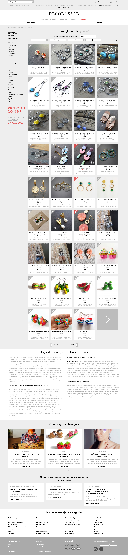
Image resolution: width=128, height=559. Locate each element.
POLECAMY (73, 19)
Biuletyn (10, 546)
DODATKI (65, 23)
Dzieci (64, 451)
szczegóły (99, 5)
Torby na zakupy (98, 522)
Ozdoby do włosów (42, 531)
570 (72, 345)
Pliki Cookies (11, 551)
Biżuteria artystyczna (14, 518)
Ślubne (11, 72)
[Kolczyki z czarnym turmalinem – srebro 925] (38, 154)
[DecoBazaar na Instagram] (96, 549)
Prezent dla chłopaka (71, 518)
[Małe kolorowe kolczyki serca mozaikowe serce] (38, 319)
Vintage (96, 531)
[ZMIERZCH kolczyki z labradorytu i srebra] (107, 220)
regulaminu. (113, 543)
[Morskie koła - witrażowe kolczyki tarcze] (84, 54)
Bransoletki (11, 35)
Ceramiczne (12, 45)
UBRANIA (41, 23)
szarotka (107, 234)
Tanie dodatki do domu (100, 518)
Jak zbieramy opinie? (64, 480)
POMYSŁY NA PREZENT (48, 19)
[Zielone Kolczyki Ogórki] (107, 286)
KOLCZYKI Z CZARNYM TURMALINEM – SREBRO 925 (46, 166)
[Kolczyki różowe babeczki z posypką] (107, 253)
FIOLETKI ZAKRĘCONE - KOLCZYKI (63, 100)
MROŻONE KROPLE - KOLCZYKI (62, 133)
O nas (9, 544)
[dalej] (107, 319)
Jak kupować (40, 544)
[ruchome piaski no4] (107, 120)
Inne (10, 82)
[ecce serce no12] (61, 220)
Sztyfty (11, 70)
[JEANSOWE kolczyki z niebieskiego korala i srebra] (38, 253)
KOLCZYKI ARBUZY (85, 299)
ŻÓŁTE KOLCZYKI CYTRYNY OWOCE (63, 299)
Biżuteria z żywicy (13, 520)
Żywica (11, 80)
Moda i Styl (25, 451)
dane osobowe (104, 545)
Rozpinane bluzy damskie (72, 524)
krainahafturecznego (39, 234)
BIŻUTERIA (49, 23)
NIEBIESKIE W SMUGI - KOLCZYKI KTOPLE (88, 100)
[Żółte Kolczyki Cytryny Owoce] (61, 286)
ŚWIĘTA (90, 23)
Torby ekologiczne (99, 520)
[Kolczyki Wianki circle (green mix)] (107, 154)
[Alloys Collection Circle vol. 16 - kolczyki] (61, 187)
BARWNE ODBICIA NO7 (39, 67)
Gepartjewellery (62, 68)
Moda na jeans (40, 524)
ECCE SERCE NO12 (62, 232)
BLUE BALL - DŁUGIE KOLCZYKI (85, 133)
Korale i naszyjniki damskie (44, 518)
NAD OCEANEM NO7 (62, 166)
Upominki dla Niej (99, 529)
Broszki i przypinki (13, 38)
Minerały (11, 49)
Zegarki (10, 99)
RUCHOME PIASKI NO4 (108, 133)
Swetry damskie (69, 533)
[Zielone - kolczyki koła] (107, 87)
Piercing (11, 55)
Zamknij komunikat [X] (64, 7)
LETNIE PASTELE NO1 (85, 166)
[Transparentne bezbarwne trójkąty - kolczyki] (61, 54)
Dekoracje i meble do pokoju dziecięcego (20, 526)
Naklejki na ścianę (41, 526)
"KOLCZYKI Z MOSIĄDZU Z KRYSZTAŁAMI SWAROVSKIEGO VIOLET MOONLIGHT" (99, 491)
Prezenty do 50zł (70, 522)
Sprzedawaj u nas (99, 2)
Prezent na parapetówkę (72, 520)
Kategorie (10, 30)
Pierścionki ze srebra (42, 533)
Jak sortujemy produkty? (110, 40)
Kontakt (38, 549)
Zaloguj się (110, 2)
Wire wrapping (13, 74)
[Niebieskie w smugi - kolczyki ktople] (84, 87)
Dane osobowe (12, 549)
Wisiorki (10, 92)
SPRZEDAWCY (63, 19)
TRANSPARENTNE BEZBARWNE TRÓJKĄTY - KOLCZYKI (69, 67)
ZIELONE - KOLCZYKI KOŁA (107, 100)
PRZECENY (83, 19)
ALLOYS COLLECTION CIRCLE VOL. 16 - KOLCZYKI (68, 199)
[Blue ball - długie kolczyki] (84, 120)
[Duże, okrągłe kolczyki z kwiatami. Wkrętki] (84, 253)
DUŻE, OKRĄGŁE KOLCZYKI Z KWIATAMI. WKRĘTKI (91, 265)
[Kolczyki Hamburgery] (38, 286)
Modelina (11, 51)
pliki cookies (113, 545)
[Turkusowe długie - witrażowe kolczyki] (38, 87)
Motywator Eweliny (39, 68)
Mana (85, 201)
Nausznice (12, 53)
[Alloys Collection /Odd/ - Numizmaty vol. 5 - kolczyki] (38, 187)
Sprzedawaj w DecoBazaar (44, 551)
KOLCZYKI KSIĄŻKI (85, 332)
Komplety (10, 85)
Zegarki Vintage (98, 533)
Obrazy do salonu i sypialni (44, 529)
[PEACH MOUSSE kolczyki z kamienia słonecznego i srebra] (61, 253)
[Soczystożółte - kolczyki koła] (38, 120)
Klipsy (9, 40)
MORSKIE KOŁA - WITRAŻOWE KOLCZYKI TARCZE (91, 67)
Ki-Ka (107, 168)
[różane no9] (84, 220)
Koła (10, 47)
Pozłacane (12, 60)
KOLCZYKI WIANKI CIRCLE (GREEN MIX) (110, 166)
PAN (71, 23)
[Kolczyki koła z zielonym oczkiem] (84, 187)
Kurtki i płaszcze (41, 520)
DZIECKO (78, 23)
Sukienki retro (69, 531)
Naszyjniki (11, 87)
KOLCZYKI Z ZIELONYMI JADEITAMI (109, 199)
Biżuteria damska (72, 361)
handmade (58, 411)
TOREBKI (58, 23)
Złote (10, 78)
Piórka (10, 57)
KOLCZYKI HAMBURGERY (39, 299)
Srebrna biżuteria (70, 529)
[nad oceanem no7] (61, 154)
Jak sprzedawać (41, 546)
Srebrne (11, 62)
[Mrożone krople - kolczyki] (61, 120)
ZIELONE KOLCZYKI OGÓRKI (108, 299)
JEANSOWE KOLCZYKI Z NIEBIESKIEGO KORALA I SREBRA (47, 265)
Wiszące (11, 76)
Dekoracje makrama (13, 529)
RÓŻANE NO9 (85, 232)
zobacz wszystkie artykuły (64, 471)
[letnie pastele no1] (84, 154)
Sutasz (11, 66)
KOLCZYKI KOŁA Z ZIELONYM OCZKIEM (87, 199)
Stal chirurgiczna (13, 64)
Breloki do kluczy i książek (15, 522)
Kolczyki (10, 43)
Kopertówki (11, 533)
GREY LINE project (39, 168)
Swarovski (12, 68)
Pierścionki (11, 89)
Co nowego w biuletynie (64, 424)
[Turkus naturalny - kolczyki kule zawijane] (107, 54)
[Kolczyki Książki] (84, 319)
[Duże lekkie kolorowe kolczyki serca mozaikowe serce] (61, 319)
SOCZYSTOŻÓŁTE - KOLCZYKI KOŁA (40, 133)
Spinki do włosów (70, 526)
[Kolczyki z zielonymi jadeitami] (107, 187)
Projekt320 (85, 267)
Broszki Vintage (12, 524)
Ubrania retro (97, 526)
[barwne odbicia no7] (38, 54)
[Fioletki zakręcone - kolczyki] (61, 87)
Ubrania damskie (98, 524)
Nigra (107, 267)
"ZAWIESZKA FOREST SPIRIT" (60, 489)
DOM (84, 23)
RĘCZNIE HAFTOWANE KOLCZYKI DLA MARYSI (44, 232)
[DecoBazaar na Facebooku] (101, 549)
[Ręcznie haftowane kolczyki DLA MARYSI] (38, 220)
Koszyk (118, 2)
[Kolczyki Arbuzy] (84, 286)
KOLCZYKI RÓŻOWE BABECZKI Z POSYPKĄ (111, 265)
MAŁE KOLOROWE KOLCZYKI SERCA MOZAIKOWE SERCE (47, 332)
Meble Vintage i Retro (42, 522)
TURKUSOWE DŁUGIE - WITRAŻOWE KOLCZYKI (44, 100)
